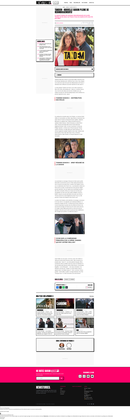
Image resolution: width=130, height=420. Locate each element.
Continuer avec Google (4, 411)
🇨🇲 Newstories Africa (88, 398)
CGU (85, 389)
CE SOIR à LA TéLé (40, 310)
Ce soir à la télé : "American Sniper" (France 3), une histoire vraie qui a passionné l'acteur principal (65, 333)
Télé (71, 2)
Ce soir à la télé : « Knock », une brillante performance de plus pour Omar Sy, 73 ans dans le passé (45, 313)
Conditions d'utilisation (60, 416)
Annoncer (86, 393)
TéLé (77, 330)
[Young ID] (65, 419)
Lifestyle (91, 2)
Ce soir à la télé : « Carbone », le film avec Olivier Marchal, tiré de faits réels (64, 313)
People (66, 2)
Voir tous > (92, 296)
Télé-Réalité (77, 2)
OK (61, 378)
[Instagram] (84, 376)
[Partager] (66, 287)
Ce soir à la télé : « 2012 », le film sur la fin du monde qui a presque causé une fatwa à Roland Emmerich (84, 314)
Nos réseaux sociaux (88, 397)
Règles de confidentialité (72, 416)
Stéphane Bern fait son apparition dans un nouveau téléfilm (84, 332)
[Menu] (54, 2)
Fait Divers (84, 2)
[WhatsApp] (63, 287)
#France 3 (67, 279)
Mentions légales (87, 388)
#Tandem (72, 279)
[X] (60, 287)
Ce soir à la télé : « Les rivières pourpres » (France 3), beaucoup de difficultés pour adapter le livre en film (45, 333)
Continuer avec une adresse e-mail (6, 414)
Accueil (56, 7)
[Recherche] (57, 2)
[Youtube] (92, 376)
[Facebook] (57, 287)
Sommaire (59, 75)
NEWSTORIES (43, 2)
